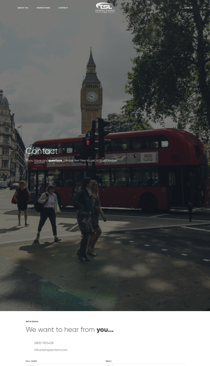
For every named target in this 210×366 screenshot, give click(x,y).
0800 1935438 (43, 343)
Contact (63, 8)
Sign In (188, 8)
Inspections (43, 8)
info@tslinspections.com (50, 350)
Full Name (31, 361)
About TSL (23, 8)
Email (109, 361)
